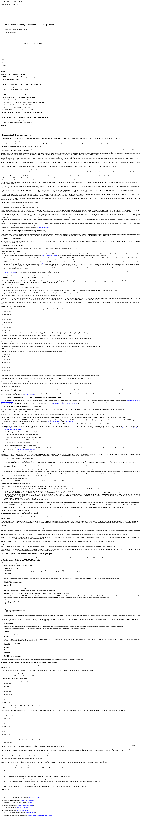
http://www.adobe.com (29, 394)
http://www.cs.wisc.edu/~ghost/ (49, 255)
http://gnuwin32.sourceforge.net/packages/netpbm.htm (16, 427)
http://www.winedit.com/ (10, 272)
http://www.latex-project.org (27, 800)
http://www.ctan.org (30, 812)
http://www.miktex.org (37, 263)
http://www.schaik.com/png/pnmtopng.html (25, 449)
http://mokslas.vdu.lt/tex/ (44, 227)
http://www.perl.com (69, 421)
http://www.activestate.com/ (54, 421)
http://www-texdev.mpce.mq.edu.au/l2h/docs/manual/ (65, 403)
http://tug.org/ (30, 802)
